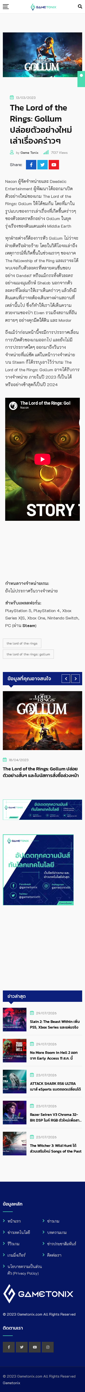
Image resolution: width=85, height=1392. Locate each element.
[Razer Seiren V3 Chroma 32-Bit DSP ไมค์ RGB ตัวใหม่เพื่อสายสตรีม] (14, 1112)
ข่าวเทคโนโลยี (19, 1232)
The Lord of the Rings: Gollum (28, 654)
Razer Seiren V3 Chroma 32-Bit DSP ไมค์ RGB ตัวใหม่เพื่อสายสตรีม (56, 1120)
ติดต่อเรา (54, 1255)
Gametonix (11, 1382)
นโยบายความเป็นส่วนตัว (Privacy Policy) (25, 1270)
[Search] (80, 6)
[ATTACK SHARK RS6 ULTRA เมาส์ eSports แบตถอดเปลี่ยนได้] (14, 1081)
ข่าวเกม (53, 1221)
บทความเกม (57, 1232)
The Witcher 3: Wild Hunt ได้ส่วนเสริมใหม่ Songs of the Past (55, 1148)
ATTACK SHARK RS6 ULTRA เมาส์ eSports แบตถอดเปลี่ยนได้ (55, 1086)
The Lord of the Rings (22, 643)
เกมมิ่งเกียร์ (17, 1255)
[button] (66, 678)
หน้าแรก (14, 1221)
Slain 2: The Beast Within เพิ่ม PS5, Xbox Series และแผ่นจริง (55, 1024)
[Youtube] (54, 164)
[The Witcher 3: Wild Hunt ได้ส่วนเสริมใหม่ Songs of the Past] (14, 1143)
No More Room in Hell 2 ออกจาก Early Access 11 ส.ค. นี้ (54, 1055)
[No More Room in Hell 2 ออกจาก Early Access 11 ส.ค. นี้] (14, 1050)
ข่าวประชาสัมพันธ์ (61, 1243)
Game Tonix (29, 152)
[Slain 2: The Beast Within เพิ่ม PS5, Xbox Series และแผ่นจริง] (14, 1019)
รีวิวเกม (13, 1243)
